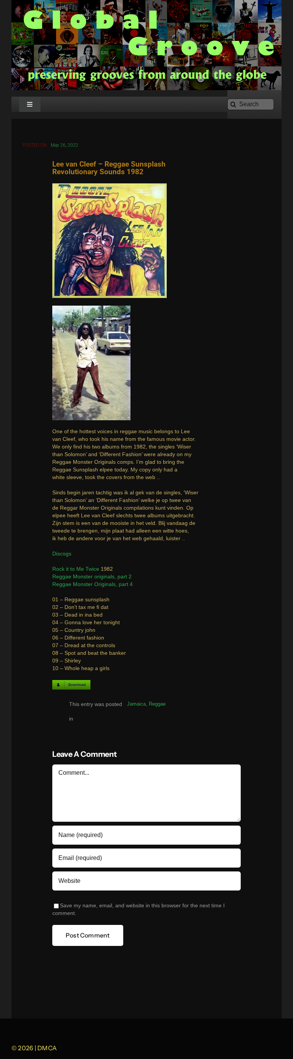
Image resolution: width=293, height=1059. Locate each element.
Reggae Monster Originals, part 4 (92, 584)
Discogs (61, 554)
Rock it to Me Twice (75, 569)
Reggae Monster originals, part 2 (92, 577)
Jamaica (136, 704)
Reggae (157, 704)
